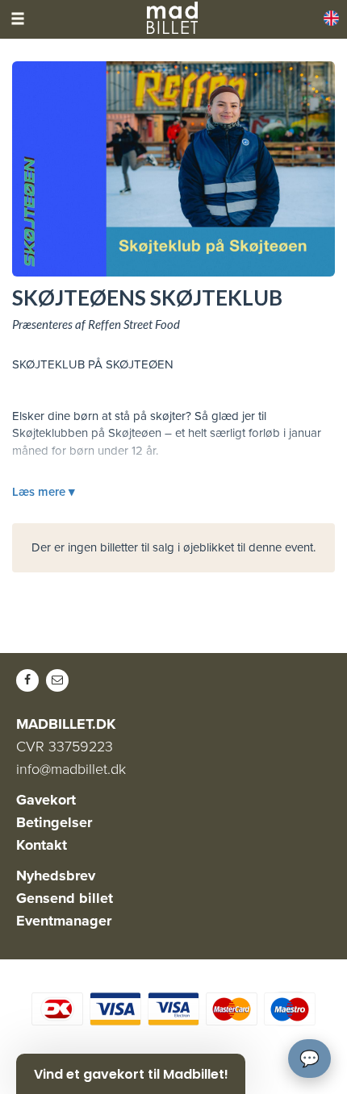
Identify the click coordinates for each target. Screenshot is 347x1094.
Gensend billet (64, 898)
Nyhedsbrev (55, 875)
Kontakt (41, 845)
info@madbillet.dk (71, 769)
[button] (130, 1074)
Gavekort (46, 800)
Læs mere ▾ (43, 492)
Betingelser (54, 822)
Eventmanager (63, 921)
